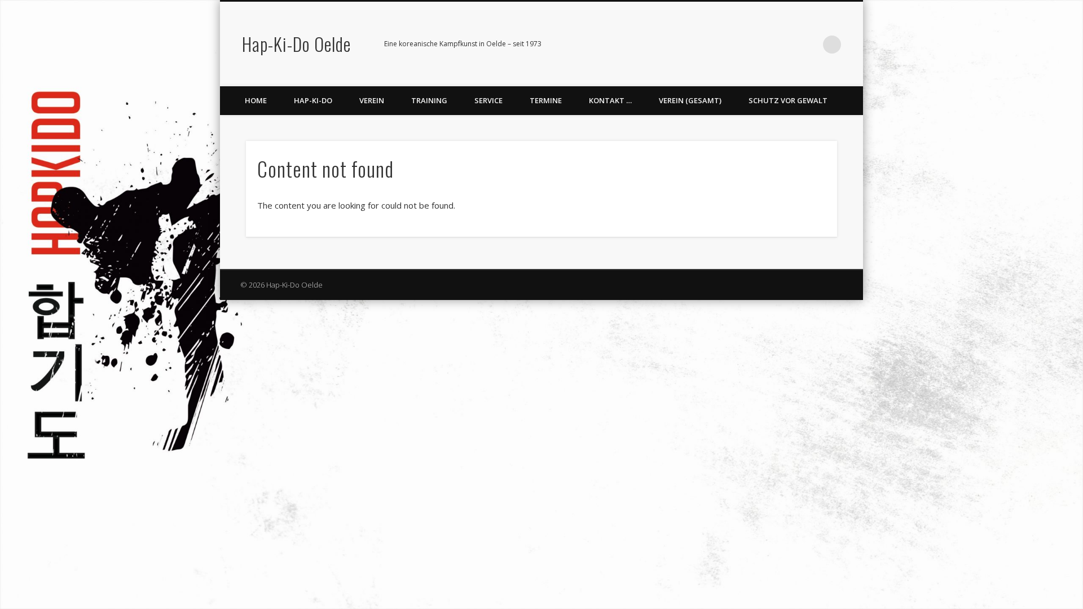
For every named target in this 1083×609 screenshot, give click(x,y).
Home (256, 100)
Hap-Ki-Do (313, 100)
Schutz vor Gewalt (788, 100)
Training (429, 100)
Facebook (763, 45)
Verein (371, 100)
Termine (546, 100)
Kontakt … (610, 100)
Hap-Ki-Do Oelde (296, 43)
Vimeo (786, 45)
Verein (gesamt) (690, 100)
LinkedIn (809, 45)
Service (488, 100)
